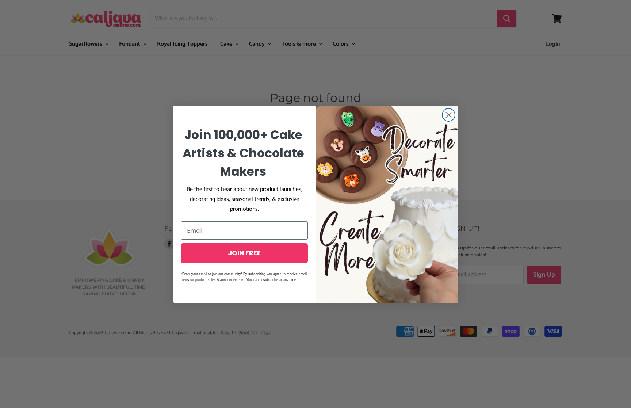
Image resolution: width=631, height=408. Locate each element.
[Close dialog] (448, 114)
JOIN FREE (244, 253)
